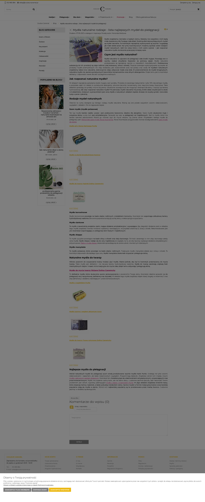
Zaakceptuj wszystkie (60, 490)
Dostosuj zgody (40, 490)
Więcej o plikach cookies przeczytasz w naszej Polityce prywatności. (28, 485)
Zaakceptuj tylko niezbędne (17, 490)
